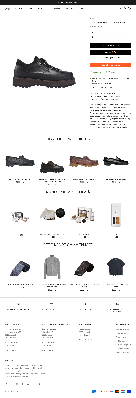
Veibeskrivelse (10, 338)
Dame (29, 8)
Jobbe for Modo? (122, 349)
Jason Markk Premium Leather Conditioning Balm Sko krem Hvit (52, 233)
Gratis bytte (84, 309)
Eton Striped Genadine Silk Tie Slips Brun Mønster (84, 286)
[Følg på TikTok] (34, 384)
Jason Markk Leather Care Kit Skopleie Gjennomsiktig (84, 233)
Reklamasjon (121, 341)
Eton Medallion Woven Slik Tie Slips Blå (20, 285)
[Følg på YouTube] (28, 384)
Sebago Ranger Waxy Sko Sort (20, 179)
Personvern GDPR (123, 352)
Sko (48, 8)
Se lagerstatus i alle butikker (102, 87)
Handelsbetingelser (123, 345)
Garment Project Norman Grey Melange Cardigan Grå (52, 286)
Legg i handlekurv (110, 46)
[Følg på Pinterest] (23, 384)
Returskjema (121, 337)
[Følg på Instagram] (17, 384)
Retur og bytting (122, 333)
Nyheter (19, 8)
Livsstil (58, 8)
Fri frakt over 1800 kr (51, 309)
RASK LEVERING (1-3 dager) (18, 309)
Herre (39, 8)
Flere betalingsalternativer (110, 58)
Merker (69, 8)
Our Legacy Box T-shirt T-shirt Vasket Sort (116, 286)
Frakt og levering (122, 329)
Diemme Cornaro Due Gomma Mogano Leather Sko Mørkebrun (52, 180)
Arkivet (81, 8)
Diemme (93, 19)
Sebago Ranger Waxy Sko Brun (84, 179)
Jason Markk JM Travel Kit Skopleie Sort (20, 232)
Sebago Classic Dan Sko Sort (116, 179)
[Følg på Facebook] (6, 384)
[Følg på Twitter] (12, 384)
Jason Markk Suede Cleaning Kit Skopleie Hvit (116, 233)
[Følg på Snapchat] (39, 384)
